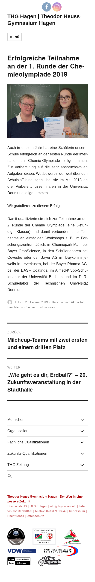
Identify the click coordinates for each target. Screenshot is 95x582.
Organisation (17, 431)
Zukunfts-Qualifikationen (27, 453)
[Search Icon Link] (47, 477)
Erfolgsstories (45, 307)
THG (18, 302)
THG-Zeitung (18, 465)
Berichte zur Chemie (21, 307)
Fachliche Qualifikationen (28, 442)
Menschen (15, 420)
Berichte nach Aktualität (68, 302)
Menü (14, 37)
